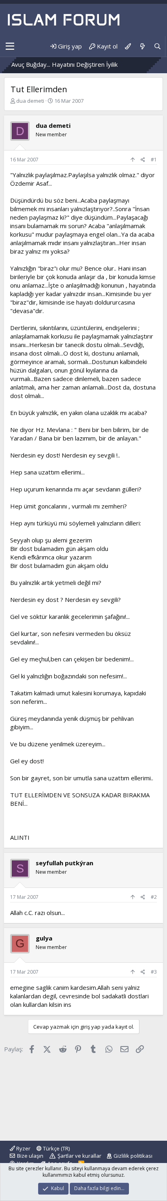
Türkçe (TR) (56, 1148)
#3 (154, 971)
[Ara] (157, 46)
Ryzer (22, 1148)
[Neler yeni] (142, 46)
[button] (10, 46)
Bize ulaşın (30, 1155)
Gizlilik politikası (132, 1155)
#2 (154, 897)
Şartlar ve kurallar (79, 1155)
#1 (154, 159)
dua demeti (30, 100)
